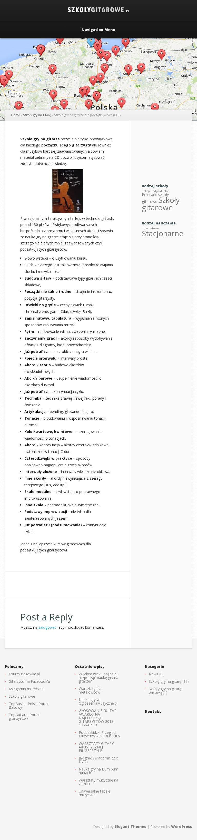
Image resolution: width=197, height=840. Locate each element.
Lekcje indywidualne (156, 191)
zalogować (47, 627)
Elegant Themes (130, 826)
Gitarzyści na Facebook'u (29, 681)
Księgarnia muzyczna (26, 688)
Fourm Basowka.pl (24, 673)
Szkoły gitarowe (161, 204)
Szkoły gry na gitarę (37, 115)
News (153, 673)
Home (15, 115)
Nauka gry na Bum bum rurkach (98, 771)
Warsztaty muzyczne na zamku (98, 782)
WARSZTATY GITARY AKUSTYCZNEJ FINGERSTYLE (96, 747)
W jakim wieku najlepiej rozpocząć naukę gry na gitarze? (98, 677)
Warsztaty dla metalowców (90, 690)
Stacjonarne (162, 233)
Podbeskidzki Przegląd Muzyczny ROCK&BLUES (99, 734)
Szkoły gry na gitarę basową (165, 690)
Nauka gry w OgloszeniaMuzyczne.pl (98, 701)
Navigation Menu (98, 30)
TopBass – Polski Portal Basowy (28, 705)
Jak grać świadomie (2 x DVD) (98, 760)
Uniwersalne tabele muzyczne (94, 793)
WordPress (181, 826)
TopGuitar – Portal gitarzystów (24, 716)
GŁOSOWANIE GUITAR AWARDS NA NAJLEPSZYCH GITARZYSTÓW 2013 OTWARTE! (97, 717)
